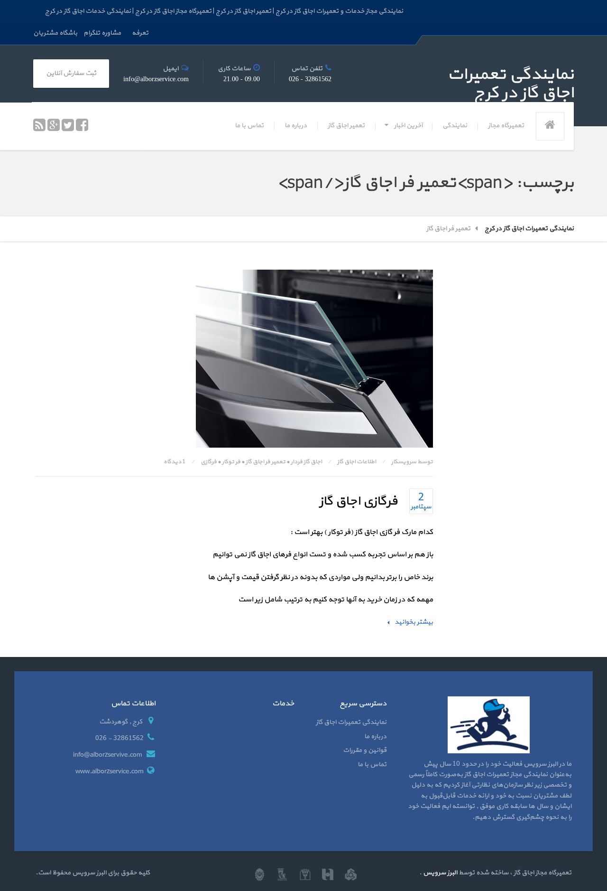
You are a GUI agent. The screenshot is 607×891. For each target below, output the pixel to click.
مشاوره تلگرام (102, 33)
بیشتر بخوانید (414, 622)
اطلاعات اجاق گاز (356, 462)
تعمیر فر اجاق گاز (265, 462)
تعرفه (140, 33)
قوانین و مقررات (364, 750)
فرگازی (209, 462)
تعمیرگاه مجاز (506, 126)
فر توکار (231, 462)
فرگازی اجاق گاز (358, 501)
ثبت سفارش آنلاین (71, 73)
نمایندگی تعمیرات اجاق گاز (351, 722)
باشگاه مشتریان (55, 33)
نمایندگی (454, 126)
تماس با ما (249, 126)
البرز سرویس (439, 873)
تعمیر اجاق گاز (346, 126)
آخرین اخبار (408, 126)
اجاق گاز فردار (306, 462)
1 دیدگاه (174, 462)
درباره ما (296, 126)
